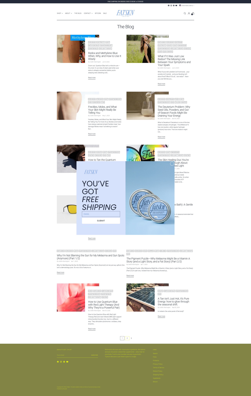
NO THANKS (88, 226)
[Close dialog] (172, 163)
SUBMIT (101, 220)
